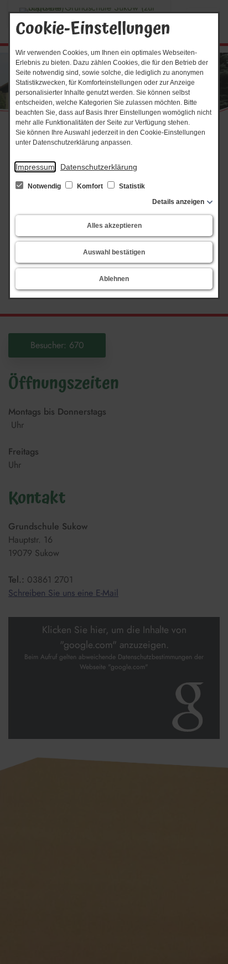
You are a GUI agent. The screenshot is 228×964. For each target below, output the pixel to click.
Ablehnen (114, 279)
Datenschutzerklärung (98, 166)
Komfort (90, 186)
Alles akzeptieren (114, 225)
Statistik (131, 186)
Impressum (35, 166)
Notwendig (44, 186)
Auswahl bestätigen (114, 252)
